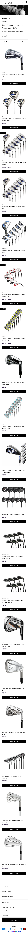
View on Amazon (14, 83)
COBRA (3, 774)
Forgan (3, 336)
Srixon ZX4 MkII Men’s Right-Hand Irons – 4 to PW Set (13, 689)
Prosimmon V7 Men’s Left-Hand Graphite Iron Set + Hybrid (14, 251)
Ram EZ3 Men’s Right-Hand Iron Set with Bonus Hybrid (13, 207)
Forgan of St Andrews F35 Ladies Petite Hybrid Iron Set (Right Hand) (14, 427)
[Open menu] (2, 2)
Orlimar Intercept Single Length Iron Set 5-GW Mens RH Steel (13, 383)
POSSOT (3, 72)
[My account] (22, 2)
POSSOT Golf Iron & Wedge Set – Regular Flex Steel (13, 75)
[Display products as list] (25, 41)
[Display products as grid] (23, 41)
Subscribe (14, 920)
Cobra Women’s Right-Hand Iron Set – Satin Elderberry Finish (12, 777)
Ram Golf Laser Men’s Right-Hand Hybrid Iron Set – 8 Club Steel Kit (14, 295)
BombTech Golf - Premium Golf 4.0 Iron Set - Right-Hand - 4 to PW (12, 601)
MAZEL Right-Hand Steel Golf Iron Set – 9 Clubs (13, 514)
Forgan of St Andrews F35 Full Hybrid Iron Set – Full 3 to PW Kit (13, 339)
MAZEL (3, 512)
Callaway (4, 642)
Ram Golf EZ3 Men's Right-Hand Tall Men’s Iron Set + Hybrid (14, 163)
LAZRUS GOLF (4, 468)
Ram (2, 116)
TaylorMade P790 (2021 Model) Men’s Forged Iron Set (14, 865)
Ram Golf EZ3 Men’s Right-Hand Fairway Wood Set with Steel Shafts (14, 119)
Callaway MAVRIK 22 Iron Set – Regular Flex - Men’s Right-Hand (13, 645)
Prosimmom (4, 248)
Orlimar (3, 380)
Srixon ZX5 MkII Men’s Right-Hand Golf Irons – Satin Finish (13, 821)
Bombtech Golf (5, 554)
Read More (4, 36)
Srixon (3, 686)
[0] (25, 2)
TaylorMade (4, 862)
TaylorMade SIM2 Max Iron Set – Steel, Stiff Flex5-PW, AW (14, 733)
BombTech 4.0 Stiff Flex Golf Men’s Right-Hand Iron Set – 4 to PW (13, 557)
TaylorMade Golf (6, 730)
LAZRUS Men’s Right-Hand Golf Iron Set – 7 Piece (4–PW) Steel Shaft (13, 471)
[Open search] (19, 2)
